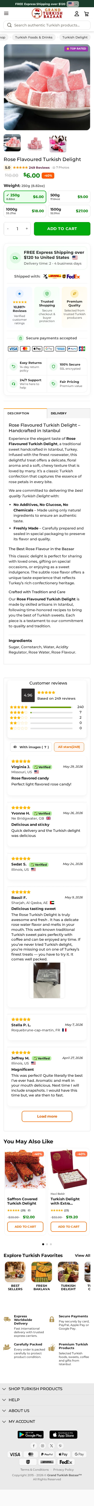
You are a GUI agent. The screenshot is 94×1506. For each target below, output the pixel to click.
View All (82, 1255)
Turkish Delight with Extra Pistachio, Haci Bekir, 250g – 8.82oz (65, 1202)
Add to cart (62, 228)
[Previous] (14, 87)
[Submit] (9, 25)
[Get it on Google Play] (31, 1434)
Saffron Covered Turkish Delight (22, 1201)
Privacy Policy (63, 1469)
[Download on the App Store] (63, 1434)
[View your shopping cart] (86, 14)
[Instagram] (42, 1445)
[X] (51, 1445)
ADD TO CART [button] (25, 1226)
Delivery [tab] (59, 413)
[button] (6, 13)
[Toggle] (4, 1389)
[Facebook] (33, 1445)
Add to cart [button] (69, 1226)
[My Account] (76, 13)
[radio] (25, 197)
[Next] (80, 87)
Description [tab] (18, 413)
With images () (34, 747)
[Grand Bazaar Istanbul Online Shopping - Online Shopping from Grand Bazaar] (47, 13)
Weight (12, 185)
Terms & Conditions (34, 1469)
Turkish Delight (74, 37)
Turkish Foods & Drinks (34, 37)
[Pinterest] (60, 1445)
